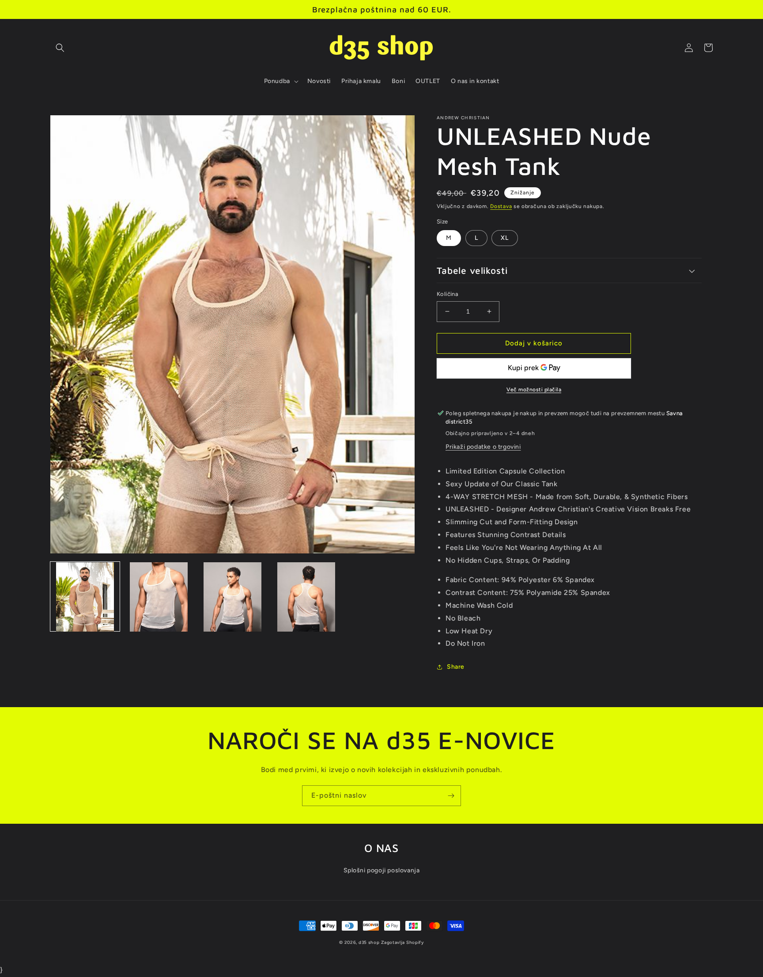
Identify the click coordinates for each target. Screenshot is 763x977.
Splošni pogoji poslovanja (382, 870)
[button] (60, 47)
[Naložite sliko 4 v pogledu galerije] (306, 597)
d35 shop (369, 942)
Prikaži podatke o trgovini (483, 447)
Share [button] (456, 666)
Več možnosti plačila (533, 389)
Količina (447, 294)
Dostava (501, 206)
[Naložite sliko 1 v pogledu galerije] (85, 597)
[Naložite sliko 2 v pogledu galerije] (158, 597)
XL (505, 238)
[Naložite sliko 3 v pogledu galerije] (232, 597)
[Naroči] (451, 795)
